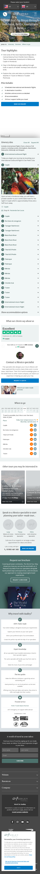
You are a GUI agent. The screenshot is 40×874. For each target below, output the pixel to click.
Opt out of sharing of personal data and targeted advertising (17, 862)
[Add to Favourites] (4, 39)
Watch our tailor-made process (25, 389)
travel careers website (20, 812)
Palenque (8, 259)
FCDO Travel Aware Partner (20, 706)
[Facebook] (12, 822)
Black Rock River (11, 235)
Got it (18, 868)
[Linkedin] (27, 822)
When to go (26, 44)
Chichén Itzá (9, 283)
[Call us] (5, 14)
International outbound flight (16, 154)
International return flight (14, 302)
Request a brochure (20, 580)
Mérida (7, 269)
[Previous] (3, 181)
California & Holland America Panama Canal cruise (11, 488)
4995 (14, 336)
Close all (26, 142)
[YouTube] (22, 822)
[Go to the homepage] (20, 14)
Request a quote (20, 380)
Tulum (7, 288)
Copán (7, 165)
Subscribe (20, 761)
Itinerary (11, 44)
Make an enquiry (20, 104)
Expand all (35, 142)
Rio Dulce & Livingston (13, 221)
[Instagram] (17, 822)
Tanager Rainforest (12, 226)
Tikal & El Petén (10, 250)
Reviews (18, 44)
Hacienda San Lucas (14, 210)
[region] (20, 124)
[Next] (37, 181)
